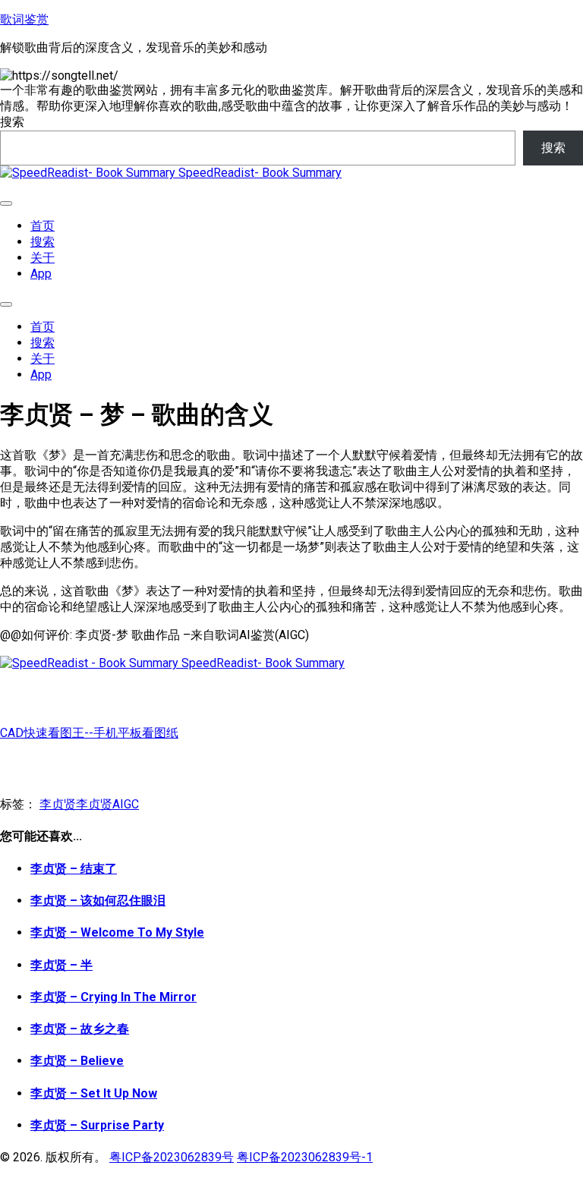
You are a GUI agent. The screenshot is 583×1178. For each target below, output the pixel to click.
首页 (42, 226)
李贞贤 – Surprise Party (97, 1125)
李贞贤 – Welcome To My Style (117, 932)
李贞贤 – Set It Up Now (93, 1093)
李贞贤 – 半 (61, 965)
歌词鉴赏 (24, 19)
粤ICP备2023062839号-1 (305, 1157)
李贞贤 (57, 804)
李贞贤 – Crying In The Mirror (113, 997)
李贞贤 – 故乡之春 (79, 1029)
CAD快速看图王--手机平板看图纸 (89, 733)
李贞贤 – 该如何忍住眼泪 (97, 900)
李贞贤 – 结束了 (73, 868)
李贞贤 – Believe (77, 1061)
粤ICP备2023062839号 (171, 1157)
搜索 (12, 122)
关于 (42, 257)
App (41, 273)
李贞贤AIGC (107, 804)
